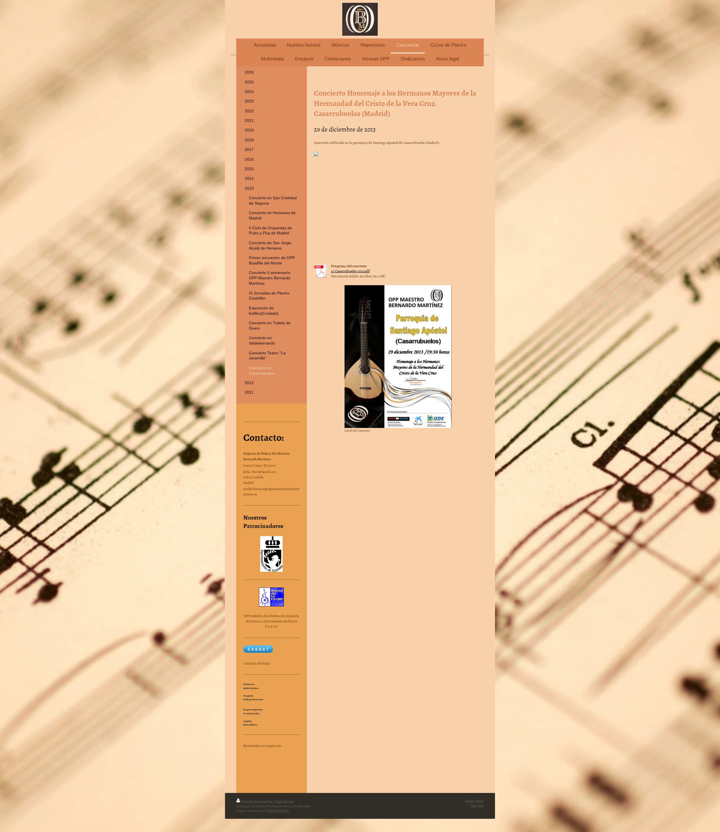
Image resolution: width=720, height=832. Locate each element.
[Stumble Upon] (274, 765)
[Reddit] (291, 754)
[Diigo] (291, 765)
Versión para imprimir (257, 801)
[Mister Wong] (266, 765)
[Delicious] (274, 754)
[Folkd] (257, 765)
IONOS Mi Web (278, 810)
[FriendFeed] (257, 777)
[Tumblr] (282, 765)
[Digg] (282, 754)
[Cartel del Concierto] (398, 356)
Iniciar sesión (474, 800)
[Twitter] (266, 754)
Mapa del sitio (284, 801)
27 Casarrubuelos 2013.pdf (350, 271)
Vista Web (477, 805)
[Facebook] (257, 754)
